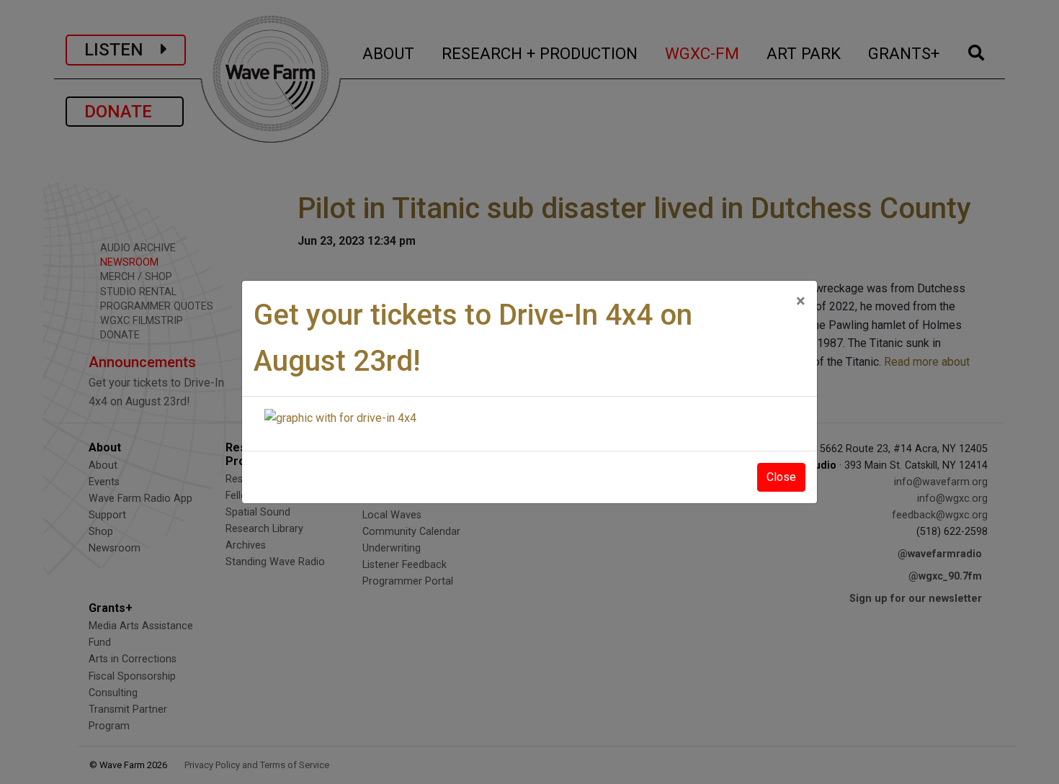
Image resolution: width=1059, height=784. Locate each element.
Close (781, 477)
